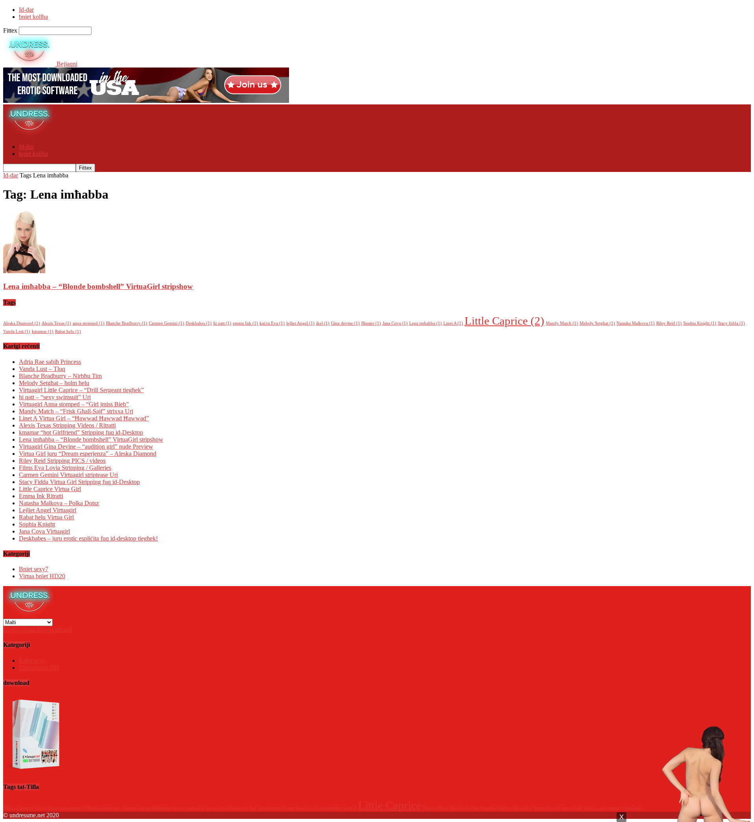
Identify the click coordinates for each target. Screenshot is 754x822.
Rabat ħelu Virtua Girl (46, 517)
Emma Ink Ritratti (41, 496)
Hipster (371, 323)
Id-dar (26, 9)
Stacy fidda (731, 323)
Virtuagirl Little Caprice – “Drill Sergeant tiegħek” (81, 390)
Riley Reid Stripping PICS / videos (62, 460)
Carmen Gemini (166, 323)
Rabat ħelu (68, 331)
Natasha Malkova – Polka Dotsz (59, 503)
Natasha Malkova (636, 323)
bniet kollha (33, 16)
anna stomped (88, 323)
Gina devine (345, 323)
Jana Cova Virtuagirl (44, 531)
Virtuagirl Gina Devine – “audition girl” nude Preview (86, 446)
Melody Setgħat (597, 323)
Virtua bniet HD (42, 576)
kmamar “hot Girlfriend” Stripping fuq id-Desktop (81, 432)
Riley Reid (669, 323)
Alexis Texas (56, 323)
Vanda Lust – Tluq (42, 368)
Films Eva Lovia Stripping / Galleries (65, 467)
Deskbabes (199, 323)
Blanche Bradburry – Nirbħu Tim (60, 376)
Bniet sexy (33, 569)
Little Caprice (504, 320)
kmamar (42, 331)
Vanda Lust (16, 331)
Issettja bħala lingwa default (37, 629)
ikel (322, 323)
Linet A (453, 323)
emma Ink (245, 323)
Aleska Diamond (21, 323)
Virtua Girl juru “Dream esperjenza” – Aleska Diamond (87, 453)
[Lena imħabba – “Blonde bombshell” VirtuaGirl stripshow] (24, 271)
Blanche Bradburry (126, 323)
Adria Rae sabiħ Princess (50, 361)
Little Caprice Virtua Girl (50, 489)
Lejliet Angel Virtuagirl (47, 510)
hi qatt (222, 323)
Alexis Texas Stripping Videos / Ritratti (67, 425)
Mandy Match (562, 323)
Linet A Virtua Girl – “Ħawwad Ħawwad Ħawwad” (84, 418)
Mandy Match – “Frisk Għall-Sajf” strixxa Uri (76, 411)
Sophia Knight (699, 323)
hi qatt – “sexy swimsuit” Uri (55, 397)
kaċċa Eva (272, 323)
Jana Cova (395, 323)
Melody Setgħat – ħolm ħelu (54, 383)
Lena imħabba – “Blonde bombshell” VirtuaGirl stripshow (98, 286)
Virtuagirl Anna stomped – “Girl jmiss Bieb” (74, 404)
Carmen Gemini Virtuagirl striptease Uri (68, 474)
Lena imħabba (425, 323)
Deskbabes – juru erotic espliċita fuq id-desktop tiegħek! (88, 538)
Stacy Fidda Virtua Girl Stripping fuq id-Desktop (79, 482)
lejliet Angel (300, 323)
